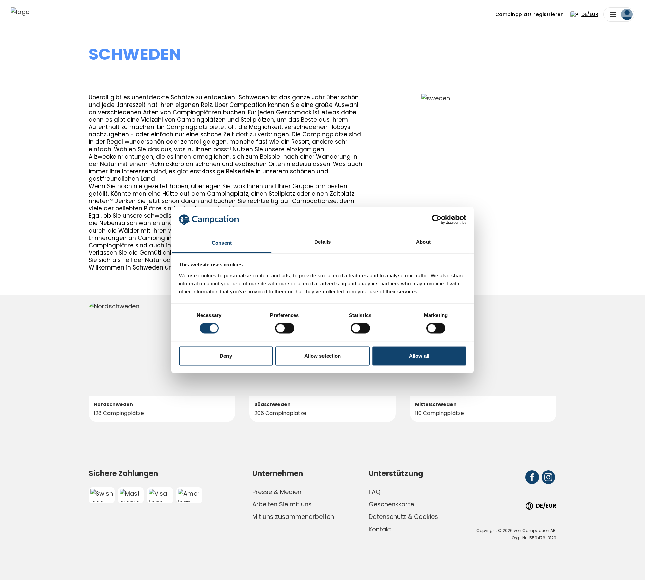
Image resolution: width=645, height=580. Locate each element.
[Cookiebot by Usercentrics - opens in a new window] (436, 220)
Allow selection (322, 356)
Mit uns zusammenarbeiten (293, 516)
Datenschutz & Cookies (403, 516)
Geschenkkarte (391, 504)
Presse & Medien (276, 492)
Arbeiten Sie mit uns (282, 504)
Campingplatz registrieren (529, 14)
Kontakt (380, 529)
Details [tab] (322, 242)
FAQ (374, 492)
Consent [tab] (222, 243)
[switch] (284, 328)
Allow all (419, 356)
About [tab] (423, 242)
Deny (226, 356)
